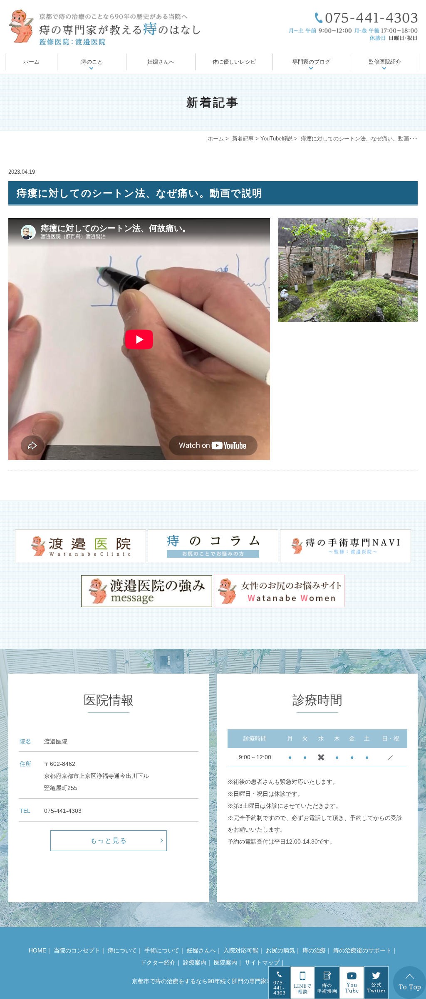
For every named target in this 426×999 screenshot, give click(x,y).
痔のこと (92, 62)
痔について (122, 950)
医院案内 (225, 962)
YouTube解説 (276, 138)
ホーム (31, 62)
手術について (161, 950)
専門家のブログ (311, 62)
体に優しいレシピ (234, 62)
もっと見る (109, 840)
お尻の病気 (280, 950)
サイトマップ (262, 962)
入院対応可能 (240, 950)
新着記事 (243, 138)
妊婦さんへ (160, 62)
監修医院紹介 (385, 62)
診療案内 (194, 962)
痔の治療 (314, 950)
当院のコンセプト (77, 950)
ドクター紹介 (158, 962)
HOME (37, 950)
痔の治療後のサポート (362, 950)
